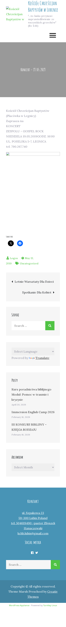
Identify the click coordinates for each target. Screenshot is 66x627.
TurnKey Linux (50, 605)
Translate (42, 358)
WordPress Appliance (19, 605)
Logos (14, 258)
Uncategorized (29, 263)
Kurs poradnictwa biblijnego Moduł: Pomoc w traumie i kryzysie (31, 394)
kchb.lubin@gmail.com (33, 533)
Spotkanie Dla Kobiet (36, 292)
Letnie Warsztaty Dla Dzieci (34, 281)
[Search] (49, 325)
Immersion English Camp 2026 (33, 412)
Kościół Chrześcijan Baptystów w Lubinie (43, 6)
